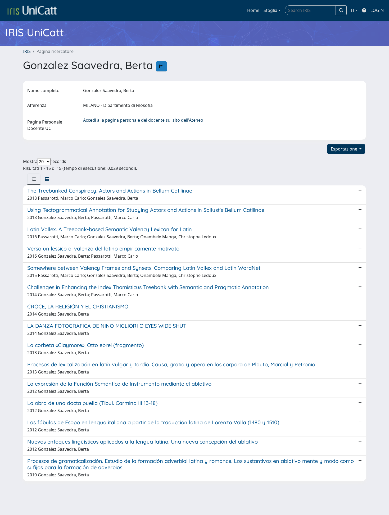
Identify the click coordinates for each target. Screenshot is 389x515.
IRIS (27, 51)
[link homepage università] (32, 10)
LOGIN (377, 10)
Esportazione (344, 149)
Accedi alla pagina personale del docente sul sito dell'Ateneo (143, 120)
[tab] (33, 179)
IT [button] (353, 10)
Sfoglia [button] (270, 10)
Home (253, 10)
